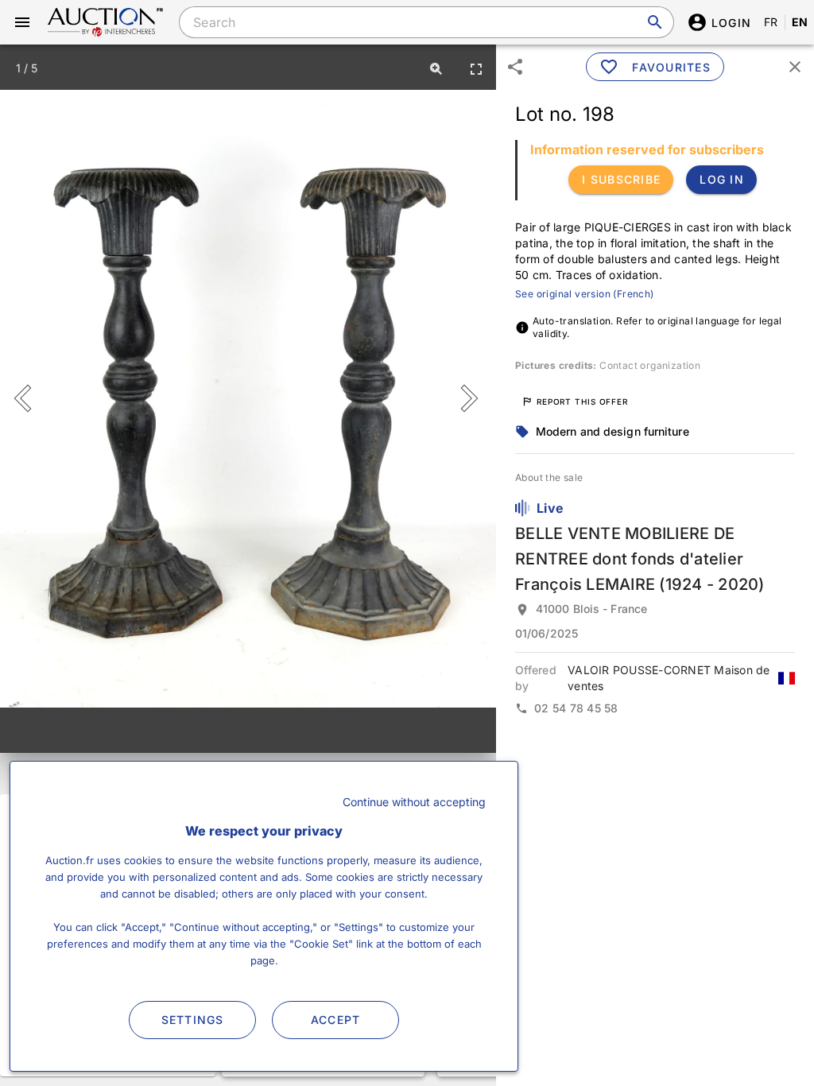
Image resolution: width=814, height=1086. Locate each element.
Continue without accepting (414, 802)
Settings (192, 1019)
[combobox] (426, 22)
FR (771, 22)
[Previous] (30, 398)
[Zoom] (436, 68)
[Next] (466, 398)
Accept (336, 1019)
